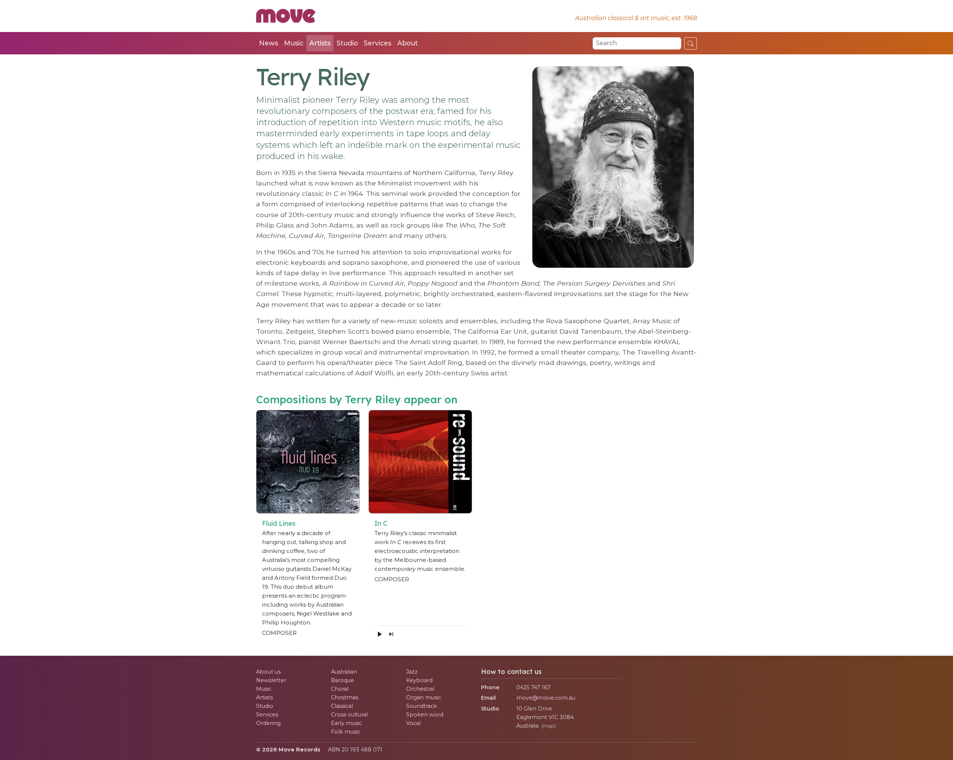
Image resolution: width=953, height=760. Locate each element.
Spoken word (424, 714)
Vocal (413, 723)
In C (381, 523)
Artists (320, 43)
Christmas (344, 697)
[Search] (690, 43)
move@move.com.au (545, 697)
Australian (344, 671)
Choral (339, 689)
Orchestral (420, 689)
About (407, 43)
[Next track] (391, 634)
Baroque (342, 680)
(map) (549, 726)
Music (293, 43)
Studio (347, 43)
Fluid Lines (279, 523)
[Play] (379, 634)
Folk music (345, 731)
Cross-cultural (349, 714)
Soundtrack (421, 706)
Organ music (423, 697)
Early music (346, 723)
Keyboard (419, 680)
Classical (342, 706)
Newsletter (271, 680)
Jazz (412, 671)
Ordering (268, 723)
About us (268, 671)
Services (377, 43)
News (268, 43)
